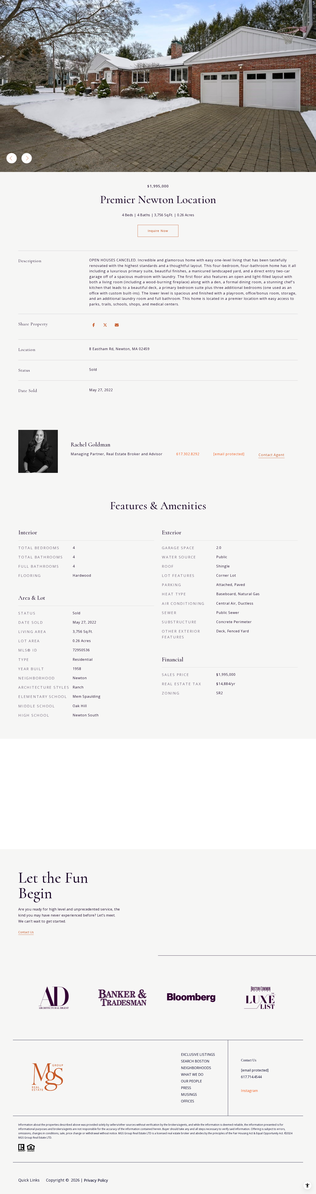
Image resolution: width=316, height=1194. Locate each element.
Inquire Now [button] (158, 231)
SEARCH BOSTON (195, 1061)
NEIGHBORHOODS (196, 1068)
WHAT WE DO (192, 1074)
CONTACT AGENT (271, 454)
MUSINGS (189, 1094)
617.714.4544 (251, 1077)
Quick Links (29, 1180)
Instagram (249, 1090)
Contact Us (26, 932)
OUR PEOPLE (191, 1081)
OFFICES (187, 1101)
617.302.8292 (187, 454)
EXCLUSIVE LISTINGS (198, 1054)
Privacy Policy (96, 1180)
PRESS (186, 1088)
